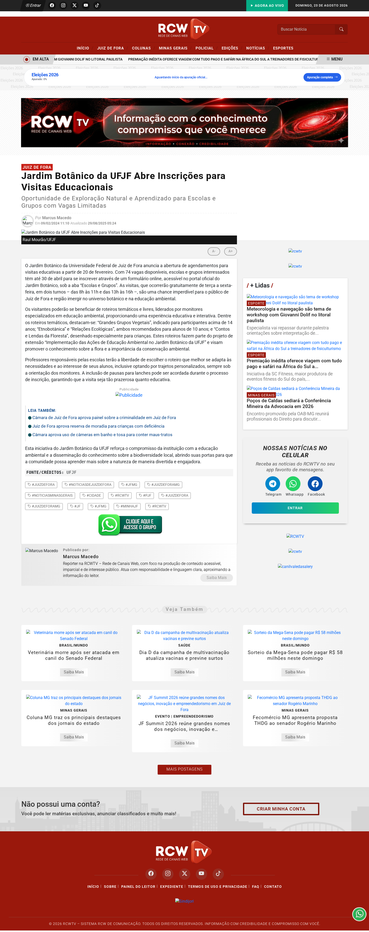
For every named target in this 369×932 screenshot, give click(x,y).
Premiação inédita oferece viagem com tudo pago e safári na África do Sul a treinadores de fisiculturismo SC (221, 59)
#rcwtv (121, 495)
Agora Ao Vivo (269, 6)
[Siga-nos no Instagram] (167, 874)
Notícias (257, 47)
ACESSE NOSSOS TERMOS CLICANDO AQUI (101, 926)
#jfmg (131, 485)
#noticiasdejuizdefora (89, 485)
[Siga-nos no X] (184, 874)
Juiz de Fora (112, 47)
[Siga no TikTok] (97, 6)
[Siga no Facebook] (52, 6)
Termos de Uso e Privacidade (217, 887)
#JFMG (100, 506)
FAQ (255, 887)
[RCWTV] (184, 29)
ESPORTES (283, 48)
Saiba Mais (217, 577)
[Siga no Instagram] (63, 6)
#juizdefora (43, 485)
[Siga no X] (75, 6)
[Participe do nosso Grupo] (129, 526)
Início (85, 47)
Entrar (35, 5)
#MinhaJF (129, 506)
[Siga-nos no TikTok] (218, 874)
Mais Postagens (184, 769)
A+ (230, 251)
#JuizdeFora (176, 495)
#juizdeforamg (165, 485)
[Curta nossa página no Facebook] (151, 874)
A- (214, 251)
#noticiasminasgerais (52, 495)
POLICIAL (207, 47)
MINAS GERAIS (175, 47)
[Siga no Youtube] (86, 6)
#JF (77, 506)
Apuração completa (320, 77)
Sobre (110, 887)
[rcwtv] (184, 122)
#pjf (146, 495)
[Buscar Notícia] (341, 29)
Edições (232, 47)
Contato (273, 887)
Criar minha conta (281, 808)
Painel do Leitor (138, 887)
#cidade (93, 495)
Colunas (143, 47)
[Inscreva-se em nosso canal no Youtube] (201, 874)
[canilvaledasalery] (295, 566)
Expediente (171, 887)
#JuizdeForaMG (45, 506)
